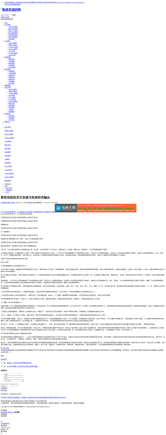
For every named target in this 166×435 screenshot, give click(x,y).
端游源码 (11, 63)
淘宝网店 (11, 116)
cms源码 (7, 41)
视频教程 (8, 85)
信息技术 (4, 359)
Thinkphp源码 (12, 53)
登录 (9, 4)
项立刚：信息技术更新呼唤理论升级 (19, 363)
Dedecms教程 (9, 134)
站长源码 (8, 25)
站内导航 (49, 397)
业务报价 (17, 397)
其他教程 (11, 112)
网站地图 (43, 397)
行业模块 (11, 81)
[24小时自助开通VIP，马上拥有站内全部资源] (16, 212)
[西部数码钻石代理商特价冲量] (43, 212)
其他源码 (11, 39)
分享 (7, 348)
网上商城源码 (13, 33)
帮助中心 (8, 122)
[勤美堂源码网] (11, 9)
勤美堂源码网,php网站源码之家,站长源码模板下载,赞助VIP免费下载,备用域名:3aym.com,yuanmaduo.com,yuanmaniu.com (44, 2)
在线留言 (11, 118)
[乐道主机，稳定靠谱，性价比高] (95, 212)
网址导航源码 (13, 37)
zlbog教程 (11, 95)
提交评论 (4, 388)
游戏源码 (8, 57)
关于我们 (11, 120)
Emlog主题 (12, 55)
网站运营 (11, 103)
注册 (6, 4)
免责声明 (10, 397)
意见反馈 (30, 397)
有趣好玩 (11, 77)
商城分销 (11, 79)
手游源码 (11, 61)
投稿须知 (56, 397)
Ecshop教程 (12, 99)
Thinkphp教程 (12, 101)
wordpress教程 (13, 93)
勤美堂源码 (11, 202)
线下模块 (11, 83)
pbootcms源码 (12, 49)
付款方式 (63, 397)
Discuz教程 (12, 97)
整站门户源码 (13, 31)
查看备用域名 (16, 4)
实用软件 (8, 114)
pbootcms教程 (9, 177)
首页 (6, 23)
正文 (7, 192)
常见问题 (36, 397)
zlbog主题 (11, 51)
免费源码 (11, 71)
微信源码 (8, 69)
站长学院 (8, 87)
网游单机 (11, 59)
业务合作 (10, 412)
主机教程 (11, 108)
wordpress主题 (13, 47)
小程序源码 (12, 73)
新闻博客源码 (13, 35)
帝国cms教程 (12, 91)
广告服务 (23, 397)
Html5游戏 (11, 67)
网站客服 (4, 412)
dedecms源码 (12, 43)
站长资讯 (8, 148)
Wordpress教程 (9, 138)
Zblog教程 (8, 141)
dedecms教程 (12, 89)
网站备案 (8, 180)
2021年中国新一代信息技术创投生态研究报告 (22, 366)
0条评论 (30, 202)
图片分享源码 (13, 29)
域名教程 (11, 105)
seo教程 (11, 110)
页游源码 (11, 65)
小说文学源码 (13, 27)
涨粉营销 (11, 75)
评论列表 (4, 390)
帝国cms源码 (12, 45)
